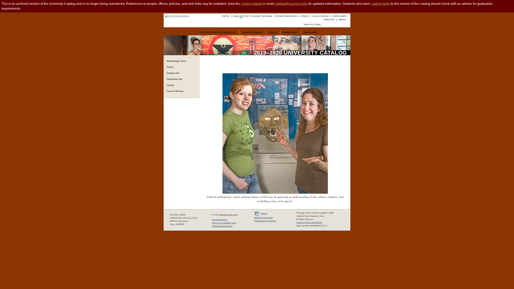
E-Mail (236, 16)
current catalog (251, 3)
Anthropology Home (176, 61)
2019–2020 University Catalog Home (218, 32)
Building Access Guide (263, 218)
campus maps (339, 16)
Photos (170, 67)
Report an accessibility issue (224, 223)
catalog (304, 16)
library (342, 20)
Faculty (170, 85)
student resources (286, 16)
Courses (272, 32)
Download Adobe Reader (222, 226)
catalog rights (380, 3)
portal (225, 16)
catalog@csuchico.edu (291, 3)
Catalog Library (289, 32)
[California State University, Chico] (176, 16)
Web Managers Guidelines (265, 221)
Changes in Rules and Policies (309, 223)
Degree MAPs (310, 32)
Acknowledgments (219, 220)
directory (329, 20)
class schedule (320, 16)
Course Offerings (175, 91)
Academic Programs (252, 32)
